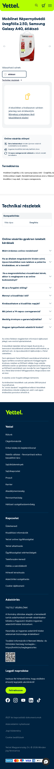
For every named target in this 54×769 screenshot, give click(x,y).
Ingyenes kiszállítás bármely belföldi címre (23, 149)
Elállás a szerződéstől (16, 565)
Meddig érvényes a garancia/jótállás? (22, 319)
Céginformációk (13, 441)
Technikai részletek (21, 205)
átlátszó (11, 74)
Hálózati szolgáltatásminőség (20, 504)
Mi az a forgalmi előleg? (14, 287)
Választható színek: (11, 67)
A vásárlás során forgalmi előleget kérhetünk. (20, 378)
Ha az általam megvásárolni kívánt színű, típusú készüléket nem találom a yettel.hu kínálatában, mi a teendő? (24, 262)
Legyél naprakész (17, 670)
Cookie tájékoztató (15, 585)
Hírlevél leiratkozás (15, 572)
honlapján (30, 644)
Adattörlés (13, 599)
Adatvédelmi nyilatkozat (18, 724)
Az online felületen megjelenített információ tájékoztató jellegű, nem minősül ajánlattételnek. (25, 340)
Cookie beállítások (15, 737)
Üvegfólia (33, 222)
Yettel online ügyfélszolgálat (20, 539)
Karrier (9, 484)
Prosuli (9, 477)
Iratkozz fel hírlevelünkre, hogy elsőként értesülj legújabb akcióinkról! (25, 680)
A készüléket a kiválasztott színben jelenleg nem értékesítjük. (26, 112)
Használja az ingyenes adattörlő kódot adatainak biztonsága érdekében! (25, 632)
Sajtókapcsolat (13, 471)
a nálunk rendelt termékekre (27, 154)
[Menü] (50, 5)
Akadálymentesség (15, 491)
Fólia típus (9, 222)
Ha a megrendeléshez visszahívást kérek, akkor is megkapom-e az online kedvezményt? (24, 276)
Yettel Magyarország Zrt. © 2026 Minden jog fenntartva (26, 749)
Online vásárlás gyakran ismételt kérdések (23, 240)
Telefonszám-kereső (15, 559)
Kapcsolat (12, 518)
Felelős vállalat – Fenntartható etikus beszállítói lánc (24, 456)
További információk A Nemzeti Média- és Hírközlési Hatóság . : (26, 644)
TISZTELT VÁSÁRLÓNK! (17, 607)
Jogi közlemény (13, 730)
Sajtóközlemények (14, 464)
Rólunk (9, 434)
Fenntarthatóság (14, 497)
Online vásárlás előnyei (16, 138)
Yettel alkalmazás (14, 546)
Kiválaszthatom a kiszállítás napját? (21, 303)
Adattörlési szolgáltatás (17, 579)
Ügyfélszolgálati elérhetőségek (21, 552)
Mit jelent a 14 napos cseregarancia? (21, 311)
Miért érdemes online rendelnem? (20, 250)
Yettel (9, 426)
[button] (46, 762)
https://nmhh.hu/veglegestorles (21, 647)
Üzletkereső (11, 526)
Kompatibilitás (11, 215)
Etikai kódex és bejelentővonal (21, 447)
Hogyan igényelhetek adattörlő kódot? (22, 327)
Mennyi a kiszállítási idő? (15, 295)
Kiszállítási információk (17, 532)
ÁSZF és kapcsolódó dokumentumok (23, 717)
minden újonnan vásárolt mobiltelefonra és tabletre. (24, 145)
